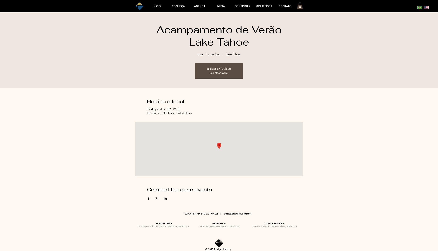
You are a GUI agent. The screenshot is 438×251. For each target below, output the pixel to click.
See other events (219, 73)
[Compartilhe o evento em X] (157, 198)
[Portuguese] (420, 7)
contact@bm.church (237, 213)
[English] (426, 7)
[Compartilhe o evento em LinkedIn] (165, 198)
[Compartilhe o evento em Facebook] (148, 198)
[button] (199, 6)
